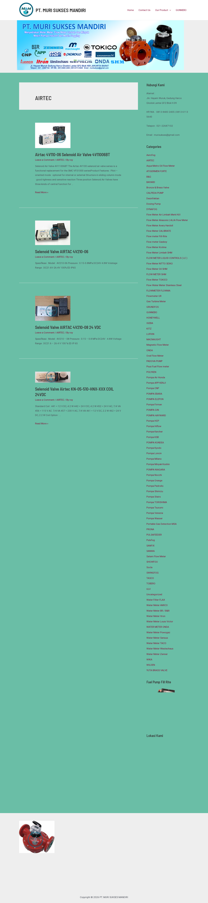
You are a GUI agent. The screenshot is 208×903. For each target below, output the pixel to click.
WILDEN (150, 664)
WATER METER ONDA (157, 626)
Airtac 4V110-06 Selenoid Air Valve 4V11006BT (72, 154)
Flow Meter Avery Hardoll (159, 225)
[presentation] (169, 10)
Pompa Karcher (154, 431)
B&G (148, 176)
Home (130, 10)
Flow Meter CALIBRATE (158, 230)
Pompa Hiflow (153, 426)
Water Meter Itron (155, 616)
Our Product (161, 10)
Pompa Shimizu (154, 491)
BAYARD (150, 182)
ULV (148, 589)
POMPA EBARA (154, 393)
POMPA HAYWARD (156, 415)
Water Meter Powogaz (158, 632)
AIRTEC (60, 159)
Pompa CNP (152, 388)
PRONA (150, 529)
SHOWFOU (152, 561)
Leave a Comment (44, 159)
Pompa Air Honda (155, 377)
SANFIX (150, 545)
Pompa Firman (154, 404)
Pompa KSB (152, 437)
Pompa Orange (154, 480)
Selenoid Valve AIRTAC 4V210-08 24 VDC (68, 327)
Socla (149, 567)
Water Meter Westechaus (159, 648)
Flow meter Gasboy (156, 241)
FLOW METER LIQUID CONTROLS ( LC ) (166, 258)
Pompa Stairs (153, 496)
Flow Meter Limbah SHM (159, 252)
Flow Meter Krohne (156, 247)
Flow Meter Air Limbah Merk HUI (163, 214)
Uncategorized (154, 594)
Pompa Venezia (154, 513)
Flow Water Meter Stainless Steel (164, 285)
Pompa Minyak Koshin (158, 464)
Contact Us (144, 10)
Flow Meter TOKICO (156, 279)
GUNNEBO (181, 10)
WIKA (149, 659)
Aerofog (150, 155)
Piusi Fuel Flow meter (157, 366)
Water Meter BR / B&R (158, 610)
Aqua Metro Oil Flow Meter (160, 165)
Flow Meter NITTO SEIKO (159, 263)
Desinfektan (152, 198)
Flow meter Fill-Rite (156, 236)
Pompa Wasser (154, 518)
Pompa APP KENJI (156, 382)
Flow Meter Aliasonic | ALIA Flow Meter (167, 220)
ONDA (149, 350)
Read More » (41, 192)
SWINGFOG (152, 572)
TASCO (150, 578)
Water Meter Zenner (157, 654)
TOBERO (150, 583)
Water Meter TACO (156, 643)
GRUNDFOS (152, 306)
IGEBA (149, 323)
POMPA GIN (152, 409)
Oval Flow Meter (155, 355)
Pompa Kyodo (153, 447)
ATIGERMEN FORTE (156, 171)
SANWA (150, 551)
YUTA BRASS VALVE (156, 670)
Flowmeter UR (153, 296)
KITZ (149, 328)
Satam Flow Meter (156, 556)
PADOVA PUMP (154, 361)
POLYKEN (151, 372)
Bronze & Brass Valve (157, 187)
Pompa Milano (154, 458)
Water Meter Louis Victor (159, 621)
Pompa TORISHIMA (156, 502)
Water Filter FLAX (155, 599)
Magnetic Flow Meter (157, 344)
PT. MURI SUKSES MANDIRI (61, 10)
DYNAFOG (151, 209)
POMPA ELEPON (154, 399)
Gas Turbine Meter (156, 301)
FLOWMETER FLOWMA (158, 290)
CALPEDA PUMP (155, 192)
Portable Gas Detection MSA (161, 523)
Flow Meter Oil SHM (156, 268)
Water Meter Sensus (157, 637)
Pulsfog (150, 540)
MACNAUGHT (153, 339)
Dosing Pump (153, 203)
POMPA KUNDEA (155, 442)
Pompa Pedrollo (154, 485)
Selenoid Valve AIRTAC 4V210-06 (61, 251)
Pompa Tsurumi (154, 507)
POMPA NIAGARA (155, 469)
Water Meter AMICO (157, 605)
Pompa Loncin (154, 453)
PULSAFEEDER (154, 534)
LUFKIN (150, 334)
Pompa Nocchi (154, 475)
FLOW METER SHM (156, 274)
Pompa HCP (152, 420)
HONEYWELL (153, 317)
